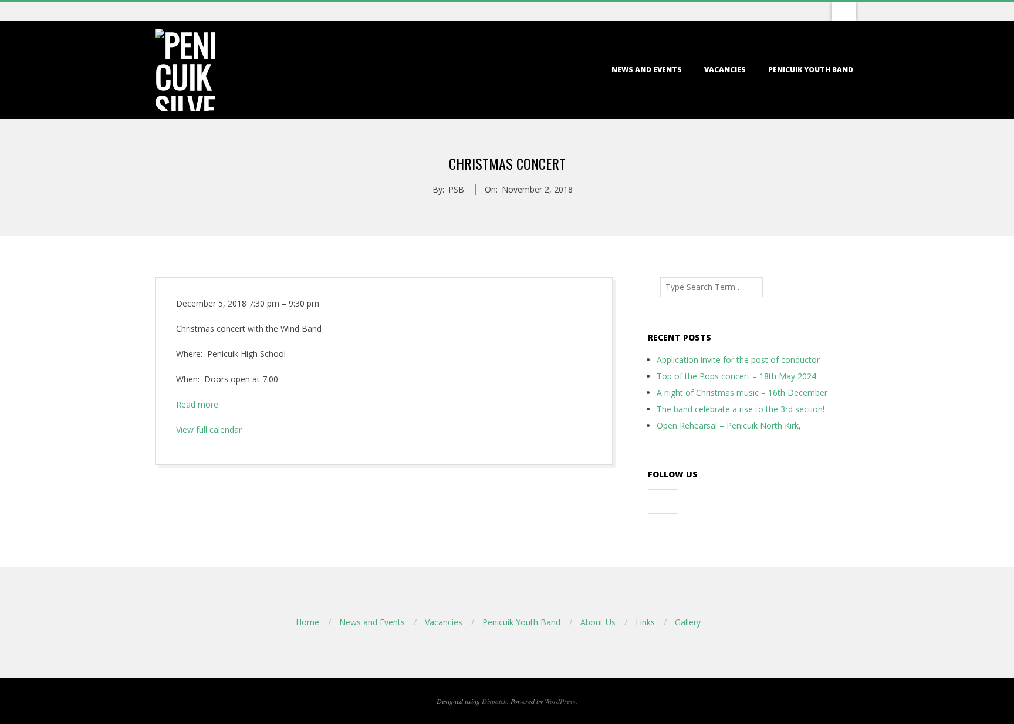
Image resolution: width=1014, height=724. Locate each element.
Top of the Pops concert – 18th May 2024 (736, 376)
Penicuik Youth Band (810, 70)
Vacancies (725, 70)
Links (645, 622)
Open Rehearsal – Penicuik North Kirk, (729, 425)
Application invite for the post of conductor (738, 359)
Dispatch (494, 701)
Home (307, 622)
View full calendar (209, 429)
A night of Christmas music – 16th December (742, 392)
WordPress (560, 701)
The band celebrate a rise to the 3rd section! (740, 409)
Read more (197, 404)
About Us (598, 622)
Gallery (688, 622)
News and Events (646, 70)
